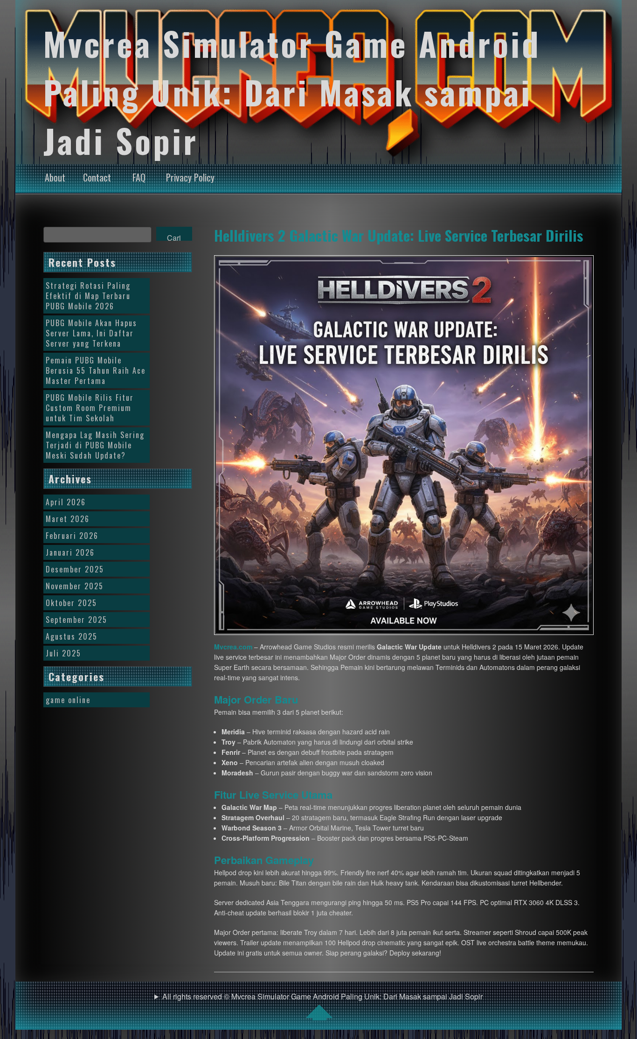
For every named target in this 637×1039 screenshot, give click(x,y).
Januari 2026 (70, 552)
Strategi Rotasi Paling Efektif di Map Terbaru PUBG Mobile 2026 (88, 296)
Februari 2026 (72, 535)
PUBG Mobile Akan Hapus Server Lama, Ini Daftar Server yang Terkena (91, 333)
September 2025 (76, 619)
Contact (97, 177)
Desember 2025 (75, 569)
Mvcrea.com (233, 646)
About (55, 177)
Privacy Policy (190, 177)
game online (68, 699)
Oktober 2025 (71, 602)
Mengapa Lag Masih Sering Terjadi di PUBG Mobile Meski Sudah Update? (95, 445)
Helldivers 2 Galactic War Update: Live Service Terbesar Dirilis (398, 235)
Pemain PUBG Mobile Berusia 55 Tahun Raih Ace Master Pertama (95, 370)
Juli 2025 (63, 653)
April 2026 (66, 502)
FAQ (138, 177)
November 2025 (75, 586)
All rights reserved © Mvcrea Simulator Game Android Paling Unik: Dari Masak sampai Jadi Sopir (322, 996)
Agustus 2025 (71, 636)
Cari (174, 236)
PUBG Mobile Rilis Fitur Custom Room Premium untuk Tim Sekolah (90, 408)
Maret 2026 (68, 518)
